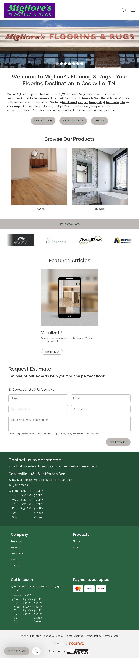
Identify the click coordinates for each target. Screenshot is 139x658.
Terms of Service (85, 434)
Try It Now (52, 351)
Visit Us (100, 120)
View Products (73, 120)
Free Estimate (17, 651)
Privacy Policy (65, 434)
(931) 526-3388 (21, 485)
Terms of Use (110, 636)
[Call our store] (36, 651)
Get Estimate (118, 442)
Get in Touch (43, 120)
